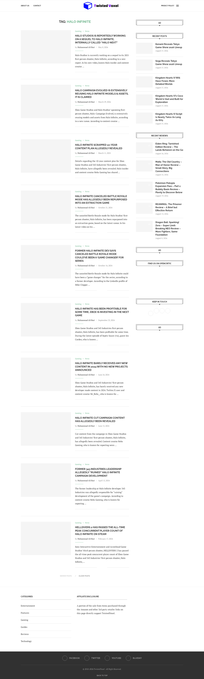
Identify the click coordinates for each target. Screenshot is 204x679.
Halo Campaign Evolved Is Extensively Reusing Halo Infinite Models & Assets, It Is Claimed (101, 94)
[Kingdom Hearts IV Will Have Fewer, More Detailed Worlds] (144, 81)
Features (25, 612)
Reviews (25, 634)
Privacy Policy (167, 6)
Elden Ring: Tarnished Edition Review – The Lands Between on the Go (169, 146)
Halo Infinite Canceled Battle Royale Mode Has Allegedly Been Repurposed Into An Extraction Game (101, 199)
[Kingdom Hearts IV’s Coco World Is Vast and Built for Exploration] (144, 100)
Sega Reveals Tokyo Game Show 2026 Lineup (168, 62)
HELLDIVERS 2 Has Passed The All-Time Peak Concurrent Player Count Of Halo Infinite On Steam (100, 530)
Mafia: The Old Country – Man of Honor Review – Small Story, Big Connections (168, 166)
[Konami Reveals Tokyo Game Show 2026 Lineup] (144, 48)
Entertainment (28, 605)
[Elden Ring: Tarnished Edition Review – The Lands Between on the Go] (144, 147)
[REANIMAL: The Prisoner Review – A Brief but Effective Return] (144, 208)
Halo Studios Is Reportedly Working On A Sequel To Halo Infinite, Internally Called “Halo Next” (100, 39)
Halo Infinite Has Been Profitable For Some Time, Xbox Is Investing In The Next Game (102, 312)
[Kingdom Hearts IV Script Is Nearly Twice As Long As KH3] (144, 118)
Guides (24, 627)
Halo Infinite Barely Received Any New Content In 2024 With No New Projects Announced (101, 366)
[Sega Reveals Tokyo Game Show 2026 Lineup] (144, 65)
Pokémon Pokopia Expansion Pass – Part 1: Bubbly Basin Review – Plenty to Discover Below (168, 188)
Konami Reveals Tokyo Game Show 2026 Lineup (168, 46)
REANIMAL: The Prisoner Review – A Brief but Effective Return (168, 207)
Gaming (24, 620)
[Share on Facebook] (101, 72)
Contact (37, 6)
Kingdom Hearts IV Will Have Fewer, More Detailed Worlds (167, 80)
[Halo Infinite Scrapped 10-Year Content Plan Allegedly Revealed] (46, 156)
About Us (25, 6)
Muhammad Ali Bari (86, 47)
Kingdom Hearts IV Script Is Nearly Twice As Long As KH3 (168, 117)
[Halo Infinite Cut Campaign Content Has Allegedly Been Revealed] (46, 429)
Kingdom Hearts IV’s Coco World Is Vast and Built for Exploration (169, 99)
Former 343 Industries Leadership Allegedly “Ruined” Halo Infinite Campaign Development (98, 472)
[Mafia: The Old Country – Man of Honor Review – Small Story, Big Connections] (144, 165)
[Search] (181, 5)
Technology (26, 641)
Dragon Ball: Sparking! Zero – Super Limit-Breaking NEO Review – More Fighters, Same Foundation (168, 228)
